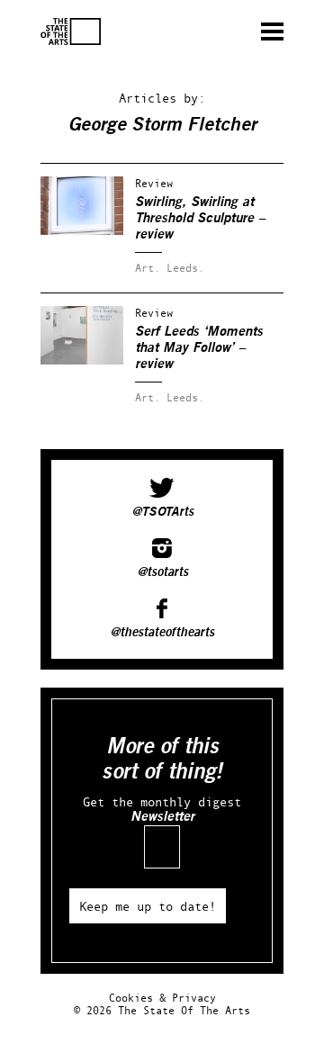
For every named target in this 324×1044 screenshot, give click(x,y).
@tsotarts (162, 572)
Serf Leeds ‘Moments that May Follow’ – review (199, 348)
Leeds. (185, 267)
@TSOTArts (162, 512)
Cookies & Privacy (162, 997)
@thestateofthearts (162, 632)
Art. (147, 267)
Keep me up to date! (147, 906)
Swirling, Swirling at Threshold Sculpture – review (200, 218)
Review (154, 183)
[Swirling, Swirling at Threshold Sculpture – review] (81, 231)
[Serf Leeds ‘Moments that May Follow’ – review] (81, 360)
